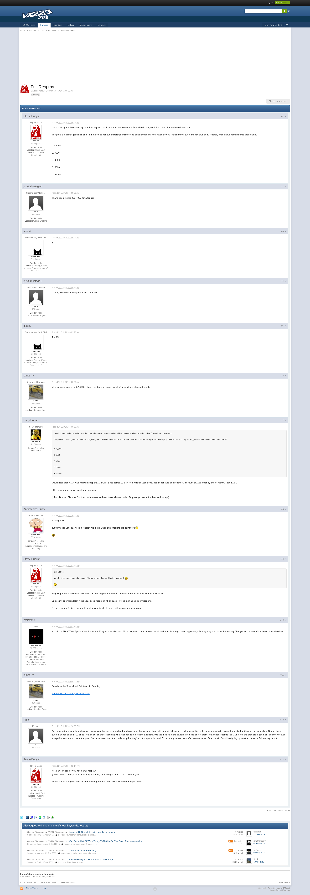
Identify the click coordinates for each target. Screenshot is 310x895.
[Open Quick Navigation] (287, 25)
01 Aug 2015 (259, 843)
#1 (282, 116)
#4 (282, 281)
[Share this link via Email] (44, 817)
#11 (282, 675)
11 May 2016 (259, 834)
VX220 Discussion (56, 832)
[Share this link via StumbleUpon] (40, 817)
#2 (282, 186)
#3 (282, 231)
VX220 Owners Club (28, 882)
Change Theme (32, 888)
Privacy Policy (284, 882)
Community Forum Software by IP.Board (274, 888)
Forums (44, 25)
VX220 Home (29, 25)
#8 (282, 509)
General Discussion (36, 832)
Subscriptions (85, 25)
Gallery (70, 25)
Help (44, 888)
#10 (282, 620)
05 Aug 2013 (259, 853)
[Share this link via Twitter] (21, 817)
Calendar (102, 25)
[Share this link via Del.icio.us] (31, 817)
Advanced (288, 11)
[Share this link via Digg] (27, 817)
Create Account (282, 3)
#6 (282, 376)
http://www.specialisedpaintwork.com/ (71, 693)
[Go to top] (155, 889)
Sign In (270, 3)
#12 (282, 720)
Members (57, 25)
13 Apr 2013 (258, 862)
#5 (282, 326)
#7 (282, 420)
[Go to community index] (38, 13)
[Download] (52, 817)
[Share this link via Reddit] (35, 817)
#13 (282, 759)
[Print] (48, 817)
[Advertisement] (155, 60)
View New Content (273, 25)
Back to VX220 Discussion (278, 810)
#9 (282, 559)
